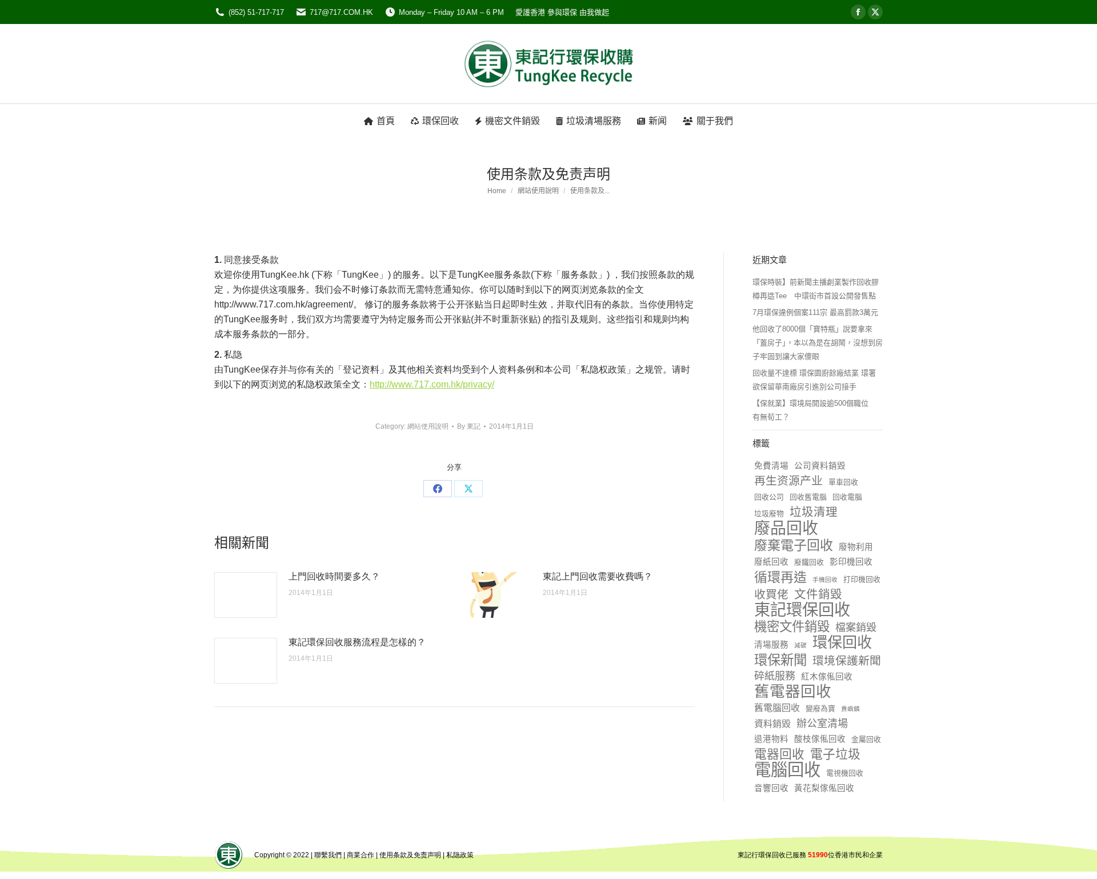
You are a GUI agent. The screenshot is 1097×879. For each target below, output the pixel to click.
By (469, 426)
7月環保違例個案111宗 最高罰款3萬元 (815, 312)
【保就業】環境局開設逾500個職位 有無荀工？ (814, 410)
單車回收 (843, 482)
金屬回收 (866, 739)
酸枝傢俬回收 (820, 739)
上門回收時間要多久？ (334, 576)
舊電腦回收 (777, 708)
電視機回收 (844, 773)
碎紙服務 (774, 676)
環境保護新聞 (846, 660)
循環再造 (780, 577)
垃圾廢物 (769, 513)
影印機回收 (851, 561)
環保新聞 (780, 660)
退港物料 (771, 739)
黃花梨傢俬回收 (824, 788)
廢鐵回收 (809, 562)
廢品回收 (786, 529)
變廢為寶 (820, 708)
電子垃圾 (835, 754)
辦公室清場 (822, 723)
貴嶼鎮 (850, 708)
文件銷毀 (818, 594)
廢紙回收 (771, 561)
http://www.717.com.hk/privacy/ (432, 384)
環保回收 (842, 642)
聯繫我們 (328, 855)
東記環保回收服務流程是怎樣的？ (357, 642)
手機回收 (825, 579)
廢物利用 (856, 547)
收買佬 (771, 594)
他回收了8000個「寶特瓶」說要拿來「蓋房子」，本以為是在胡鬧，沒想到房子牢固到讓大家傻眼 (817, 343)
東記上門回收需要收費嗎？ (597, 576)
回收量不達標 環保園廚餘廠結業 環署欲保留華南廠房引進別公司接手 (814, 380)
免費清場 (771, 465)
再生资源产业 (788, 480)
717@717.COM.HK (341, 12)
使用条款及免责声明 (410, 855)
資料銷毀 (772, 724)
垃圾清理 (814, 511)
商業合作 (360, 855)
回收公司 (769, 497)
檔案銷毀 (855, 627)
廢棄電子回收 (793, 545)
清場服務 (771, 644)
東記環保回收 (802, 610)
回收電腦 (847, 497)
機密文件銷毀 (792, 627)
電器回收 (779, 754)
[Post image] (245, 595)
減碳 (800, 645)
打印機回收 (861, 579)
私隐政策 (460, 855)
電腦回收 (787, 770)
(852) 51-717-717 (256, 12)
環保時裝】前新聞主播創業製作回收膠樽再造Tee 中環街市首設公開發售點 (815, 289)
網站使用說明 (428, 426)
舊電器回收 (792, 691)
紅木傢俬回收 (826, 676)
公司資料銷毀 (820, 465)
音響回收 (771, 788)
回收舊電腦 (808, 497)
